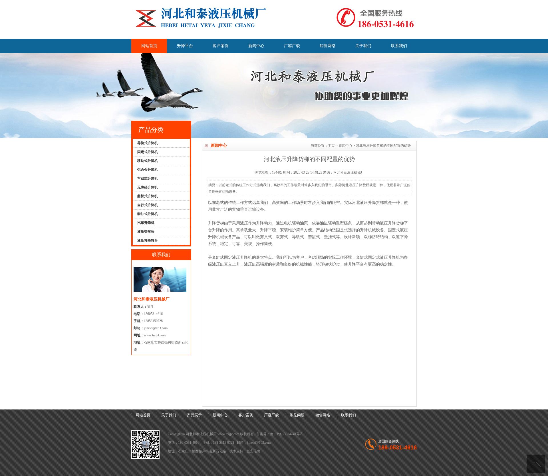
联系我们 (399, 46)
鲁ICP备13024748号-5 (286, 434)
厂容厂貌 (292, 46)
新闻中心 (256, 46)
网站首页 (149, 46)
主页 (331, 146)
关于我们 (363, 46)
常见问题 (297, 415)
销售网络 (328, 46)
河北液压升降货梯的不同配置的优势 (383, 146)
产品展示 (194, 415)
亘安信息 (253, 451)
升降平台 (185, 46)
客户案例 (221, 46)
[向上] (536, 464)
